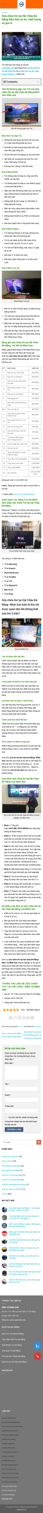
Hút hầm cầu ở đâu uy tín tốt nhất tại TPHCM (24, 1257)
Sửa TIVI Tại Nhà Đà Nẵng (13, 1334)
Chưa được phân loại (10, 1156)
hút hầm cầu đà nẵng (9, 1490)
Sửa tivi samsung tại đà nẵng (14, 1184)
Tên (7, 1084)
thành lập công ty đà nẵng (10, 1477)
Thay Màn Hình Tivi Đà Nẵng (13, 1339)
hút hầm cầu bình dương (10, 1465)
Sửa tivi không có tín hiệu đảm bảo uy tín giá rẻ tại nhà (24, 1265)
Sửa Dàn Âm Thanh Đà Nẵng (13, 1356)
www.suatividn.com (18, 1320)
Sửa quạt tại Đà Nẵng (11, 1170)
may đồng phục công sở (10, 1452)
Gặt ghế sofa (7, 1499)
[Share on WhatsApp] (11, 1018)
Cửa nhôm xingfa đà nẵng (10, 1435)
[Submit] (38, 1142)
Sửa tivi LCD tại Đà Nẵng (12, 1175)
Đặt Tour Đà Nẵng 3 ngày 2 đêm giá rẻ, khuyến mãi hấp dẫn (25, 1225)
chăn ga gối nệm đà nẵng (10, 1473)
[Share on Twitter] (19, 1018)
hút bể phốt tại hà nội (8, 1461)
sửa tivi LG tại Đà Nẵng (11, 1180)
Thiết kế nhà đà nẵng (8, 1439)
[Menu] (3, 4)
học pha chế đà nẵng (9, 1418)
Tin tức (5, 13)
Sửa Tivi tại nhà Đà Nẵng (24, 494)
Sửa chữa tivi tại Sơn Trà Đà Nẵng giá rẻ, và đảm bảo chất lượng (32, 1035)
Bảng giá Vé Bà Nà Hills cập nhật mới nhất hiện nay (24, 1233)
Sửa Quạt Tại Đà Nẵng (11, 1351)
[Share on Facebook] (15, 1018)
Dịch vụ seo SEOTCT (28, 1507)
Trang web (9, 1106)
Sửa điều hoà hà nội (8, 1443)
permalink (37, 1026)
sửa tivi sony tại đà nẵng (12, 1189)
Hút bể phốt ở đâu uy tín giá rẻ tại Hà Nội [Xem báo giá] (24, 1249)
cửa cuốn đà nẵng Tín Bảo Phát (12, 1426)
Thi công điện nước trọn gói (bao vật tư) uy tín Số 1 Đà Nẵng (24, 1217)
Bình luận (9, 1063)
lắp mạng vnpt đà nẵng (9, 1486)
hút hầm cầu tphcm (8, 1456)
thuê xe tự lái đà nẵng (9, 1469)
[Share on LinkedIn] (32, 1018)
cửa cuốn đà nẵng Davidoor (11, 1422)
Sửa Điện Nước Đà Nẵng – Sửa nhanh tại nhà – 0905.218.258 (24, 1209)
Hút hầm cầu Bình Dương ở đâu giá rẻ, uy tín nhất (24, 1241)
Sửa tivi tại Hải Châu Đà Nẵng (14, 1362)
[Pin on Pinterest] (28, 1018)
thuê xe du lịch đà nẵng (9, 1482)
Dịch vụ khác (7, 1161)
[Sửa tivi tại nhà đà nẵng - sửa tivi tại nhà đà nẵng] (21, 4)
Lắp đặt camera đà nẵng (10, 1431)
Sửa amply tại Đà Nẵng (11, 1166)
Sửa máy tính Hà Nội (8, 1448)
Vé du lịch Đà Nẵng (8, 1495)
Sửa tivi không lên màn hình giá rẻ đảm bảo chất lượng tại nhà (25, 1273)
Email (8, 1095)
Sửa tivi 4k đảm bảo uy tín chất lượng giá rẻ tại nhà (24, 1281)
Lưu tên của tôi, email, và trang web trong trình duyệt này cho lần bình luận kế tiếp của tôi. (21, 1121)
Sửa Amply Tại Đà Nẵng (12, 1345)
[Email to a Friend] (24, 1018)
